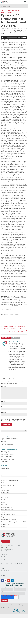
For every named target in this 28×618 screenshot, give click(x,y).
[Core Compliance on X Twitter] (5, 580)
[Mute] (21, 37)
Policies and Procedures (8, 319)
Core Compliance (22, 28)
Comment (4, 386)
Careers (3, 573)
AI (2, 475)
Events (4, 441)
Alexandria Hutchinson (8, 459)
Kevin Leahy (6, 461)
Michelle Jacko (6, 451)
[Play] (2, 37)
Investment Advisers (21, 316)
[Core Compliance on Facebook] (2, 580)
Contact (3, 575)
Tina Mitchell (6, 453)
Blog (3, 443)
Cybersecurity (5, 492)
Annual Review (5, 478)
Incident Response (6, 507)
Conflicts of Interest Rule (8, 316)
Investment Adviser (6, 12)
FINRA (3, 502)
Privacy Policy (13, 605)
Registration (4, 517)
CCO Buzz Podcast (6, 10)
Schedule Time (5, 541)
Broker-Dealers (5, 483)
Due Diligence (5, 500)
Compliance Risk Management (12, 314)
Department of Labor (7, 495)
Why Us (3, 568)
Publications (6, 439)
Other (3, 512)
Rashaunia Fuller (7, 456)
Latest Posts (15, 337)
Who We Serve (5, 565)
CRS (2, 487)
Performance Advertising (8, 514)
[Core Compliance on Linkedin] (12, 580)
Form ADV (4, 504)
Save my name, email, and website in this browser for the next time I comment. (13, 420)
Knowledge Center (7, 570)
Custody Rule (5, 490)
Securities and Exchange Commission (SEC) (13, 522)
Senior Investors (6, 524)
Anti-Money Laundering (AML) (10, 480)
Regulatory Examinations (8, 519)
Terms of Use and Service (5, 605)
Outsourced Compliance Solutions (11, 563)
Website (3, 412)
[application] (14, 37)
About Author (6, 337)
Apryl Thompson (7, 458)
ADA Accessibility (19, 605)
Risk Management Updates (10, 438)
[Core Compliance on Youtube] (8, 580)
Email (2, 407)
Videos (3, 526)
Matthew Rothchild (8, 454)
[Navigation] (25, 2)
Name (3, 401)
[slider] (24, 37)
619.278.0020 (4, 547)
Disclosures (15, 10)
